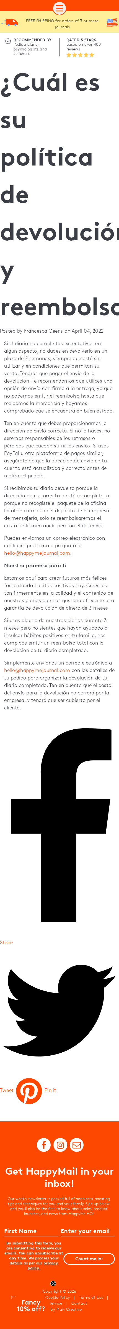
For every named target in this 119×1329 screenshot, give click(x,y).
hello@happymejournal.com (37, 553)
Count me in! (89, 1258)
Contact (79, 1303)
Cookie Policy (57, 1297)
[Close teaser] (53, 1283)
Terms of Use (91, 1297)
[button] (59, 8)
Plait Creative (69, 1309)
